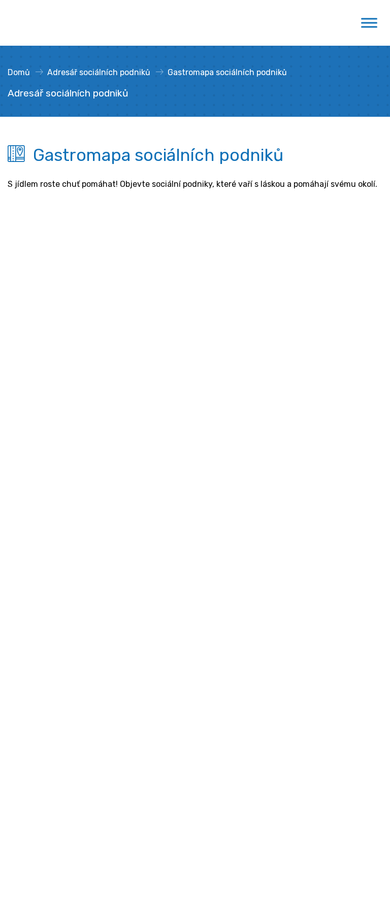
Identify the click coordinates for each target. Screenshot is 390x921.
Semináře (26, 658)
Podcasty (26, 707)
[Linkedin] (124, 495)
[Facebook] (105, 495)
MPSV (18, 576)
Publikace (26, 723)
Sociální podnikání (42, 544)
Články (21, 674)
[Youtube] (142, 495)
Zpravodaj (32, 495)
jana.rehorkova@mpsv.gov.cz (63, 421)
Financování (31, 593)
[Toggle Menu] (369, 23)
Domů (19, 72)
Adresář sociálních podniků (98, 72)
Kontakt (76, 495)
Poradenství (31, 560)
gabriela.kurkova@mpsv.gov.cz (90, 473)
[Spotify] (160, 495)
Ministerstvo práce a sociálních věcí (75, 304)
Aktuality (25, 642)
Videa (18, 691)
